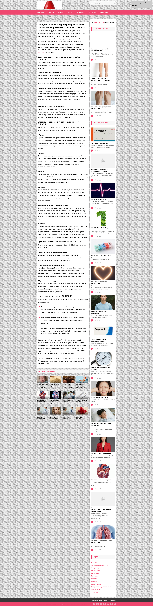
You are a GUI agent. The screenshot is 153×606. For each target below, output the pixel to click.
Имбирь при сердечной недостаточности (55, 385)
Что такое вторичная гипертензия (101, 480)
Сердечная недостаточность (101, 587)
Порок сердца (104, 12)
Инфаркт (61, 12)
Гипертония (92, 12)
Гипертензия (40, 12)
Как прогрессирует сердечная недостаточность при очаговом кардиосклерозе (101, 509)
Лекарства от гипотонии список (101, 255)
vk (115, 604)
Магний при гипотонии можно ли (101, 453)
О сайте (106, 600)
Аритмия (70, 12)
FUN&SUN (41, 52)
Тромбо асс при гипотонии (99, 143)
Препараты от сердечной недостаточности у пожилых (41, 418)
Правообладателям (97, 600)
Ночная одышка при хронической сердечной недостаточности (68, 418)
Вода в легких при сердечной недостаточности (54, 402)
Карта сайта (113, 600)
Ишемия (94, 581)
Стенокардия (95, 589)
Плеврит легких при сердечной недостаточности (68, 402)
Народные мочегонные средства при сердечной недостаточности (81, 418)
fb (101, 604)
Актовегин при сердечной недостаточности (80, 386)
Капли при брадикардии (98, 199)
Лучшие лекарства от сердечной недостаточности (81, 402)
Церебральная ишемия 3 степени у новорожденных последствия (42, 387)
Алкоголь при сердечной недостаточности (67, 386)
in (111, 604)
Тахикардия (95, 592)
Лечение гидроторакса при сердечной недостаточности (55, 417)
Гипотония (51, 12)
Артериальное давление (99, 565)
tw (108, 604)
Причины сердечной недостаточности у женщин (42, 402)
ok (94, 604)
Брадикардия (81, 12)
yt (97, 604)
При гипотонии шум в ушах (99, 397)
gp (104, 604)
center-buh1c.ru (99, 22)
